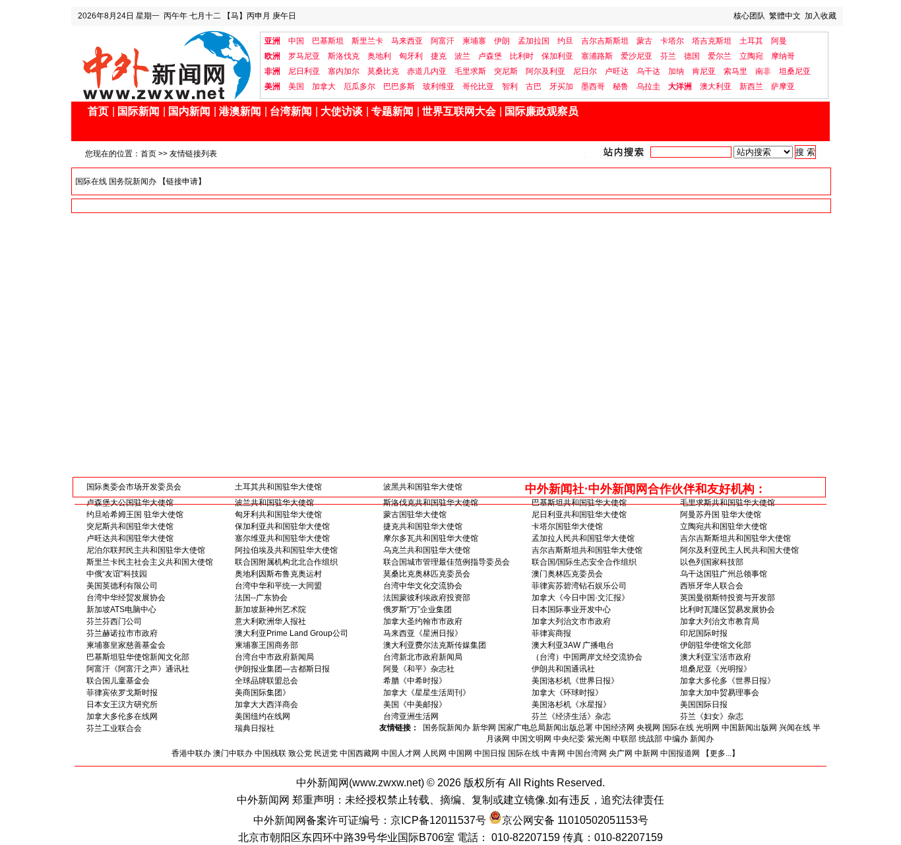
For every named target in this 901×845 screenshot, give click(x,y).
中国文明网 (531, 738)
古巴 (534, 86)
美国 (296, 86)
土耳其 (751, 41)
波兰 (462, 56)
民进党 (326, 753)
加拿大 (324, 86)
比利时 (522, 56)
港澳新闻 (240, 111)
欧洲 (272, 56)
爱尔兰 (719, 56)
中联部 (625, 738)
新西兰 (751, 86)
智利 (510, 86)
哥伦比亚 (478, 86)
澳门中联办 (233, 753)
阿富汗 (442, 41)
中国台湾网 (587, 753)
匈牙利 (411, 56)
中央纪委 (569, 738)
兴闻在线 (795, 727)
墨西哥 (593, 86)
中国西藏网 (359, 753)
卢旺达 (617, 71)
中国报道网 (680, 753)
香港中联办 (191, 753)
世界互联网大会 (459, 111)
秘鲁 (621, 86)
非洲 (272, 71)
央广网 (621, 753)
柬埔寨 (474, 41)
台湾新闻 (291, 111)
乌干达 (648, 71)
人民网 (435, 753)
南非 (763, 71)
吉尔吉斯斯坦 (605, 41)
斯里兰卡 (367, 41)
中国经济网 (615, 727)
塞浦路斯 (597, 56)
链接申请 (182, 181)
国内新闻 (189, 111)
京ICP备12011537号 (438, 820)
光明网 (708, 727)
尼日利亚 (304, 71)
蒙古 (644, 41)
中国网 (460, 753)
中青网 (553, 753)
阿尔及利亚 (545, 71)
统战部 (650, 738)
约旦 (565, 41)
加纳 (676, 71)
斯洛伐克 (343, 56)
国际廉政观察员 (541, 111)
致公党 (300, 753)
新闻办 (702, 738)
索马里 (735, 71)
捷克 (439, 56)
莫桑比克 (383, 71)
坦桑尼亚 (795, 71)
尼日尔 (585, 71)
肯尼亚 (704, 71)
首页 (98, 111)
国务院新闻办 (132, 181)
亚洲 (272, 41)
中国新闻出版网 (749, 727)
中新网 (646, 753)
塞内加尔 (343, 71)
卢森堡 (490, 56)
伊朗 (502, 41)
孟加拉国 (533, 41)
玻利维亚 (438, 86)
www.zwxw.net (386, 782)
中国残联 (270, 753)
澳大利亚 (715, 86)
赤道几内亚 (427, 71)
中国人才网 (401, 753)
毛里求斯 (470, 71)
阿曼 (779, 41)
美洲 (272, 86)
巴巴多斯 (399, 86)
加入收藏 (820, 15)
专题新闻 (392, 111)
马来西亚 (407, 41)
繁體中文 (785, 15)
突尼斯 (506, 71)
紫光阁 (599, 738)
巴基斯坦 (328, 41)
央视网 (648, 727)
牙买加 (561, 86)
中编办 (676, 738)
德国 (692, 56)
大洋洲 (680, 86)
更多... (720, 753)
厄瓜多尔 (359, 86)
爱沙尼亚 (636, 56)
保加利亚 (557, 56)
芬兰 (668, 56)
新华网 (484, 727)
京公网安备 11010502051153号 (575, 820)
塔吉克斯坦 (711, 41)
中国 (296, 41)
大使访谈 (342, 111)
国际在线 (91, 181)
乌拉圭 (648, 86)
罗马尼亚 (304, 56)
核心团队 (749, 15)
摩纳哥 (783, 56)
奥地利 (379, 56)
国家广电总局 (521, 727)
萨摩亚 (783, 86)
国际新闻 (138, 111)
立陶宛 (751, 56)
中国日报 (490, 753)
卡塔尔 (672, 41)
